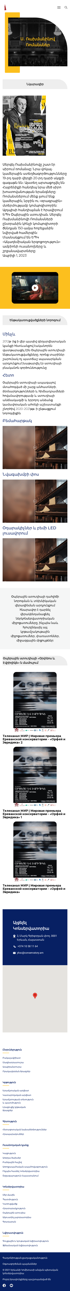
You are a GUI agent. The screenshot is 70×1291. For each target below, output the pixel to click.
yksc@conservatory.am (30, 952)
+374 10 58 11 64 (28, 946)
